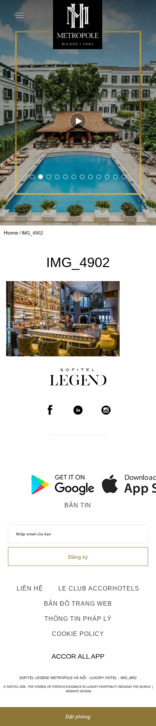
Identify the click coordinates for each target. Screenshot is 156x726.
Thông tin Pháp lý (78, 619)
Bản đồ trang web (78, 603)
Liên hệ (30, 588)
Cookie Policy (78, 634)
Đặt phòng (78, 717)
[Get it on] (42, 483)
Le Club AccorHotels (98, 588)
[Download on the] (114, 483)
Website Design (78, 691)
